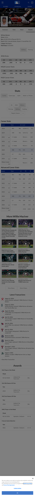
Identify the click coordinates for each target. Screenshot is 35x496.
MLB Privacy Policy (27, 483)
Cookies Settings (17, 488)
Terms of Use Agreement (9, 485)
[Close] (33, 478)
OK (17, 492)
